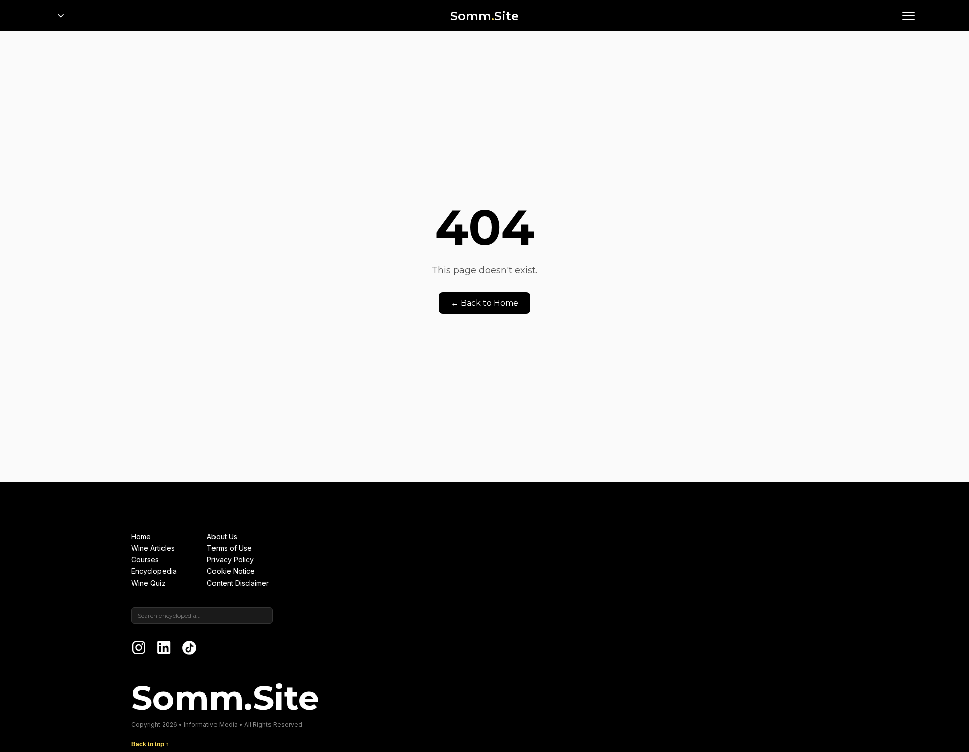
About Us (222, 536)
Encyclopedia (154, 571)
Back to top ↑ (150, 744)
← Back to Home (484, 303)
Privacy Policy (230, 559)
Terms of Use (229, 548)
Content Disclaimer (238, 583)
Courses (145, 559)
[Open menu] (908, 16)
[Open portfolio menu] (60, 16)
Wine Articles (153, 548)
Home (141, 536)
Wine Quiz (148, 583)
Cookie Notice (231, 571)
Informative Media (211, 724)
